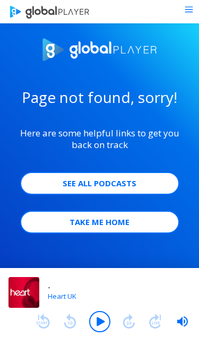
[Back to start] (43, 321)
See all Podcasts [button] (99, 183)
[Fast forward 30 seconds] (129, 321)
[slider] (182, 321)
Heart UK (62, 296)
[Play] (99, 321)
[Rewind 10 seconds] (70, 321)
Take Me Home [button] (99, 222)
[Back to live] (155, 321)
